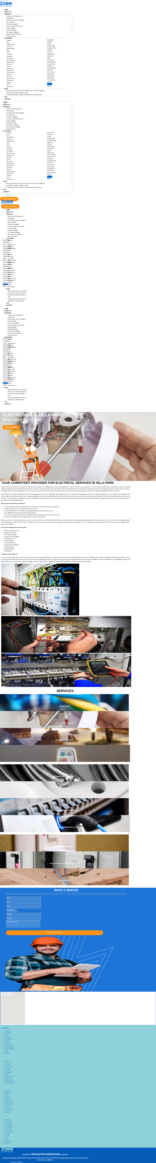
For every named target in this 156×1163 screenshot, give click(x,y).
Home (6, 9)
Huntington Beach (52, 48)
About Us (7, 12)
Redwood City (10, 70)
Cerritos (49, 44)
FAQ (5, 96)
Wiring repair (64, 706)
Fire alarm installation (64, 723)
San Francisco (51, 72)
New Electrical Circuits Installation (15, 20)
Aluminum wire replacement (64, 776)
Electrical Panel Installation (13, 34)
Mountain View (10, 62)
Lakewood (9, 56)
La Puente (9, 54)
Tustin (8, 84)
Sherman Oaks (10, 78)
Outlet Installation (11, 28)
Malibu (49, 58)
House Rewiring (10, 22)
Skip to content (4, 1)
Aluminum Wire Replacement (14, 16)
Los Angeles (9, 58)
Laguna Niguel (51, 54)
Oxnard (8, 66)
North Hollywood (51, 62)
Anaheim (8, 40)
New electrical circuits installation (64, 863)
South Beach (50, 78)
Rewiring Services (11, 36)
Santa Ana (9, 74)
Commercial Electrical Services (14, 26)
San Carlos (50, 70)
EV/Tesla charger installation (65, 827)
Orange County (51, 64)
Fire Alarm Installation (12, 24)
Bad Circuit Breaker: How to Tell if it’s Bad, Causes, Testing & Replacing (25, 90)
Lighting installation (65, 757)
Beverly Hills (50, 40)
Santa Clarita (50, 74)
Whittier (49, 86)
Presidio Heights (51, 68)
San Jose (9, 76)
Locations (8, 38)
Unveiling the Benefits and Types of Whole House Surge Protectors (24, 94)
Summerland (9, 80)
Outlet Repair (9, 18)
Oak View (9, 64)
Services (7, 14)
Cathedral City (10, 44)
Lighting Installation (11, 30)
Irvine (7, 52)
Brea (7, 42)
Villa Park (49, 84)
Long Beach (50, 56)
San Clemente (10, 72)
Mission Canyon (10, 60)
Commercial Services (64, 740)
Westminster (9, 86)
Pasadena (49, 66)
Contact (7, 99)
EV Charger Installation (12, 32)
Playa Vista (9, 68)
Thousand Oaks (51, 80)
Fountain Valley (51, 46)
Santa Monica (50, 76)
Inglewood (49, 50)
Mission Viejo (50, 60)
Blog (6, 88)
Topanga (8, 82)
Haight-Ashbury (10, 48)
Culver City (9, 46)
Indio (7, 50)
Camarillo (49, 42)
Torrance (49, 82)
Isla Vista (49, 52)
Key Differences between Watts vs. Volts (17, 92)
